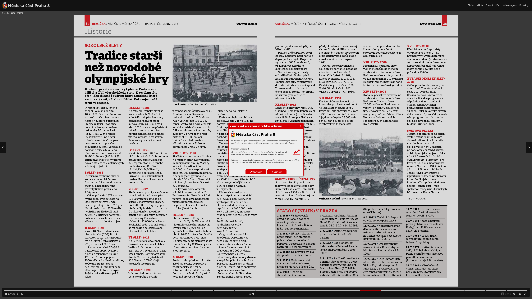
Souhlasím (257, 172)
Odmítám (277, 172)
